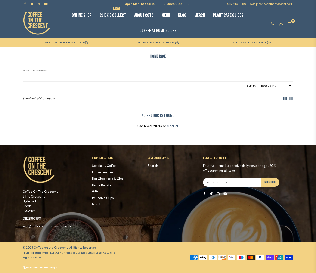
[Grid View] (285, 98)
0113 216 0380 (236, 4)
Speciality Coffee (104, 166)
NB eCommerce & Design (41, 267)
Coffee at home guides (158, 31)
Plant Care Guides (228, 15)
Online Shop (82, 15)
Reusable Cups (103, 198)
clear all (173, 126)
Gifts (95, 191)
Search (153, 166)
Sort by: (252, 85)
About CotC (143, 15)
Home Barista (101, 185)
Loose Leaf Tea (103, 172)
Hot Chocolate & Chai (108, 179)
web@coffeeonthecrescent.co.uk (271, 4)
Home (26, 70)
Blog (182, 15)
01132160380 (32, 218)
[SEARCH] (273, 23)
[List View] (290, 98)
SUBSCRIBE (270, 182)
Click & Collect (113, 13)
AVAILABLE (64, 42)
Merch (199, 15)
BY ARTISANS (156, 42)
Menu (165, 15)
